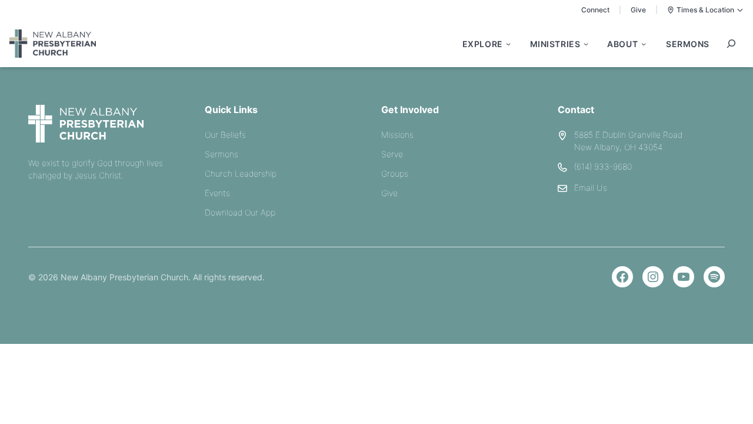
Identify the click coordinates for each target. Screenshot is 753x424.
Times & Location (705, 9)
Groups (394, 173)
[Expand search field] (731, 43)
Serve (392, 154)
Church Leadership (240, 173)
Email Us (590, 188)
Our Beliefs (225, 135)
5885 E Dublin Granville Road (628, 135)
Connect (595, 9)
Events (217, 193)
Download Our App (240, 212)
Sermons (221, 154)
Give (638, 9)
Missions (397, 135)
